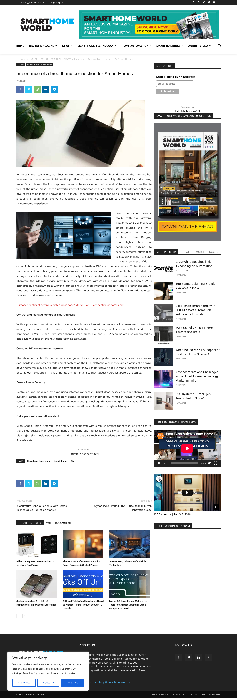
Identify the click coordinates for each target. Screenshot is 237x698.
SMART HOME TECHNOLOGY (56, 59)
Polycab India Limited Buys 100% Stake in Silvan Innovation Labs (122, 508)
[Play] (159, 463)
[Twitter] (204, 3)
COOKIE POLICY (180, 694)
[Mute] (210, 463)
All (187, 252)
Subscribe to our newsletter (175, 76)
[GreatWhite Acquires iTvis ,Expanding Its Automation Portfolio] (163, 269)
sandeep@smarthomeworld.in (112, 682)
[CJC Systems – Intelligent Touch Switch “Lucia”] (163, 401)
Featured (199, 252)
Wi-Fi (73, 461)
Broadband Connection (38, 461)
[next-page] (24, 616)
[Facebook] (193, 3)
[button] (219, 45)
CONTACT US (198, 694)
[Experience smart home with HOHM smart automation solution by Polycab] (163, 313)
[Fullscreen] (216, 463)
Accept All (72, 682)
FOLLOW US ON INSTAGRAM (173, 526)
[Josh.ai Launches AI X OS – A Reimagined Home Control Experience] (37, 584)
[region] (48, 671)
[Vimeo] (209, 3)
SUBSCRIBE (215, 694)
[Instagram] (198, 3)
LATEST (33, 59)
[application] (187, 448)
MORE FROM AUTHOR (59, 522)
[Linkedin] (45, 89)
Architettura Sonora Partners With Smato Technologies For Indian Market (41, 508)
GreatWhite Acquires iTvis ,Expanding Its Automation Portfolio (194, 266)
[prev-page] (18, 616)
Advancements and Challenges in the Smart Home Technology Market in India (197, 376)
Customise (24, 682)
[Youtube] (214, 3)
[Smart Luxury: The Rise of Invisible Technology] (130, 544)
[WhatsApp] (37, 89)
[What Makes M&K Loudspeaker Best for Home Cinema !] (163, 357)
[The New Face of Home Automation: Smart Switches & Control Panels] (84, 544)
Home (23, 59)
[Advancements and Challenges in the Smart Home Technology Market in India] (163, 379)
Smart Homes (60, 461)
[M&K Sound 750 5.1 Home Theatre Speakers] (163, 335)
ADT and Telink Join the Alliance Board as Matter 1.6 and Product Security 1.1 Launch (83, 605)
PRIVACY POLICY (160, 694)
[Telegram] (54, 89)
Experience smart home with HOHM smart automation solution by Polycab (195, 310)
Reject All (48, 682)
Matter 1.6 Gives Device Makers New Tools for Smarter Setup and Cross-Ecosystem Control (128, 605)
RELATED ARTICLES (30, 522)
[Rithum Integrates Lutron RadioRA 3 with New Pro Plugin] (37, 544)
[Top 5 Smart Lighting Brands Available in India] (163, 291)
